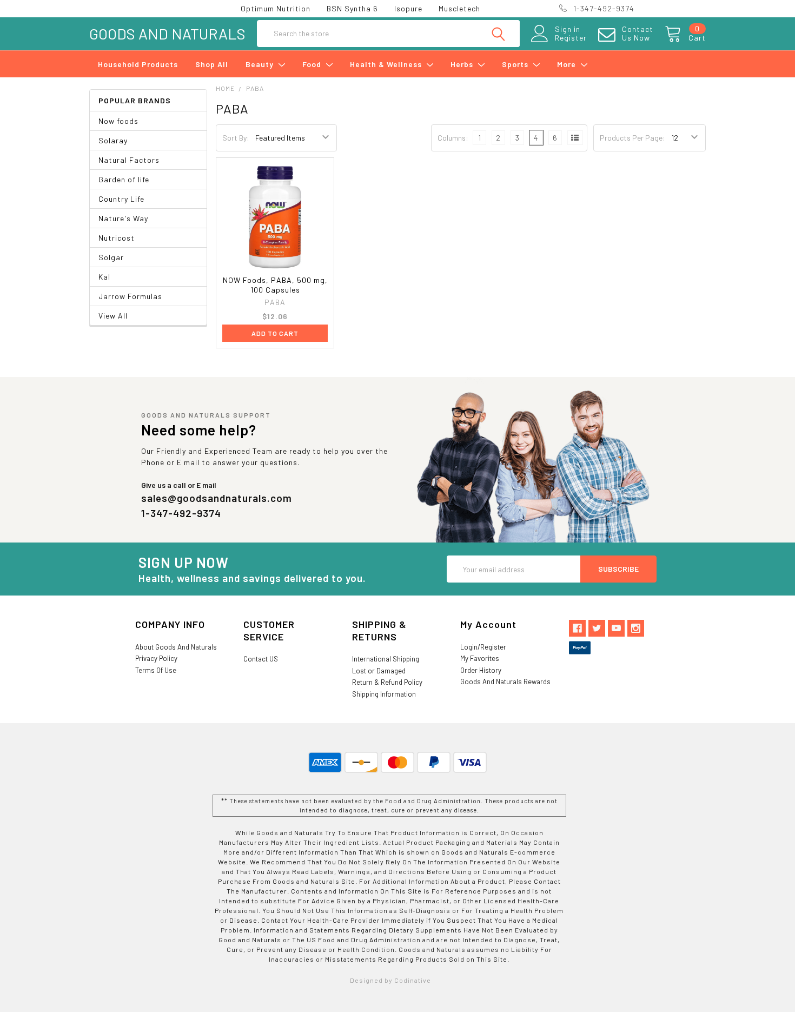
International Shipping (385, 658)
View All (113, 315)
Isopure (408, 8)
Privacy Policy (156, 658)
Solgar (111, 257)
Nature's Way (123, 218)
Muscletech (459, 8)
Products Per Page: (632, 137)
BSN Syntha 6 (352, 8)
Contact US (260, 658)
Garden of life (123, 179)
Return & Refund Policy (387, 682)
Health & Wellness (387, 64)
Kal (104, 276)
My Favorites (479, 658)
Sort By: (235, 137)
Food (312, 64)
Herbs (463, 64)
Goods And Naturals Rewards (505, 681)
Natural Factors (129, 159)
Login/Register (483, 647)
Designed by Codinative (390, 980)
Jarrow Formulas (130, 296)
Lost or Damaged (379, 670)
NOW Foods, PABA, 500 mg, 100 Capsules (275, 284)
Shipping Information (384, 694)
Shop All (211, 64)
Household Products (138, 64)
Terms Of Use (155, 670)
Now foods (118, 120)
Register (571, 38)
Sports (516, 64)
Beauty (261, 64)
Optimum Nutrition (275, 8)
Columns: (453, 137)
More (567, 64)
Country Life (121, 198)
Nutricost (116, 237)
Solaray (113, 140)
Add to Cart (275, 333)
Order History (480, 670)
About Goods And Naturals (176, 647)
